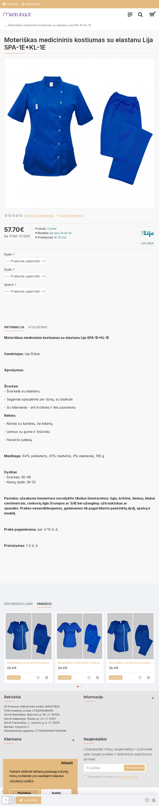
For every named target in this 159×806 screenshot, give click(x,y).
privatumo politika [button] (22, 781)
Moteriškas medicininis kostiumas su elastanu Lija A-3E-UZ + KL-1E (29, 662)
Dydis (8, 254)
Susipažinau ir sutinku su (113, 776)
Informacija (14, 327)
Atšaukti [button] (67, 762)
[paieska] (140, 14)
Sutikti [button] (56, 793)
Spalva (8, 284)
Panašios (44, 604)
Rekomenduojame (18, 604)
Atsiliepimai (37, 327)
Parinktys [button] (24, 793)
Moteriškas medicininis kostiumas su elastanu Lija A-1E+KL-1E (80, 662)
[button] (78, 686)
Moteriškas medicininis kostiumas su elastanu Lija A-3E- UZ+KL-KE (131, 662)
